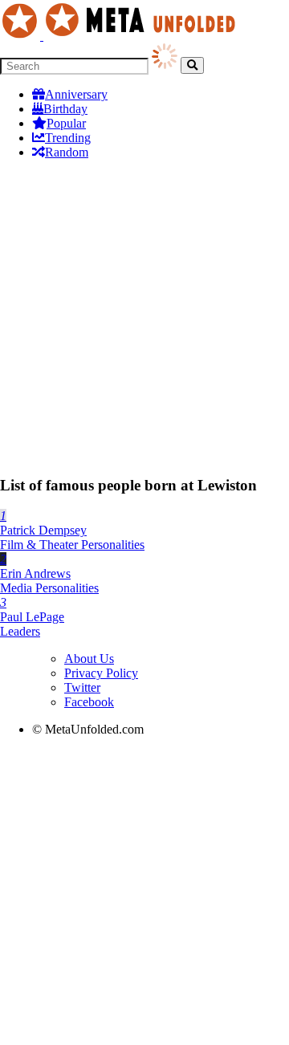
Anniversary (76, 94)
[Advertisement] (144, 317)
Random (66, 152)
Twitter (82, 687)
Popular (66, 123)
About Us (89, 658)
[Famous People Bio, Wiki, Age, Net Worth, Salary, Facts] (122, 36)
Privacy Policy (101, 673)
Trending (68, 137)
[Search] (192, 65)
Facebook (89, 702)
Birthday (65, 109)
